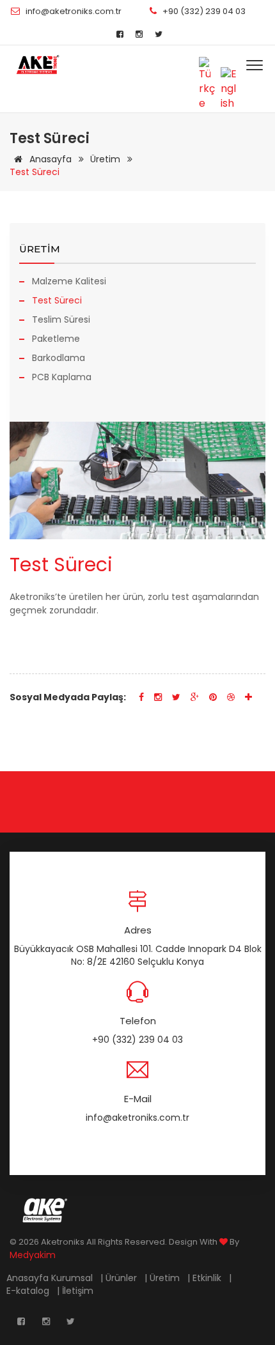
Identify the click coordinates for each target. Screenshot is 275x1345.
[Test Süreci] (38, 64)
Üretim (106, 159)
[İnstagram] (139, 34)
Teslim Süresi (61, 319)
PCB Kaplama (61, 377)
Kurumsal (73, 1278)
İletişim (79, 1290)
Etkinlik (208, 1278)
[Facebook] (119, 34)
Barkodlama (58, 357)
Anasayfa (50, 159)
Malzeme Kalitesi (69, 281)
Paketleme (56, 338)
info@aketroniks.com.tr (74, 11)
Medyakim (33, 1255)
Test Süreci (57, 300)
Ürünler (122, 1278)
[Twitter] (158, 34)
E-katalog (29, 1290)
